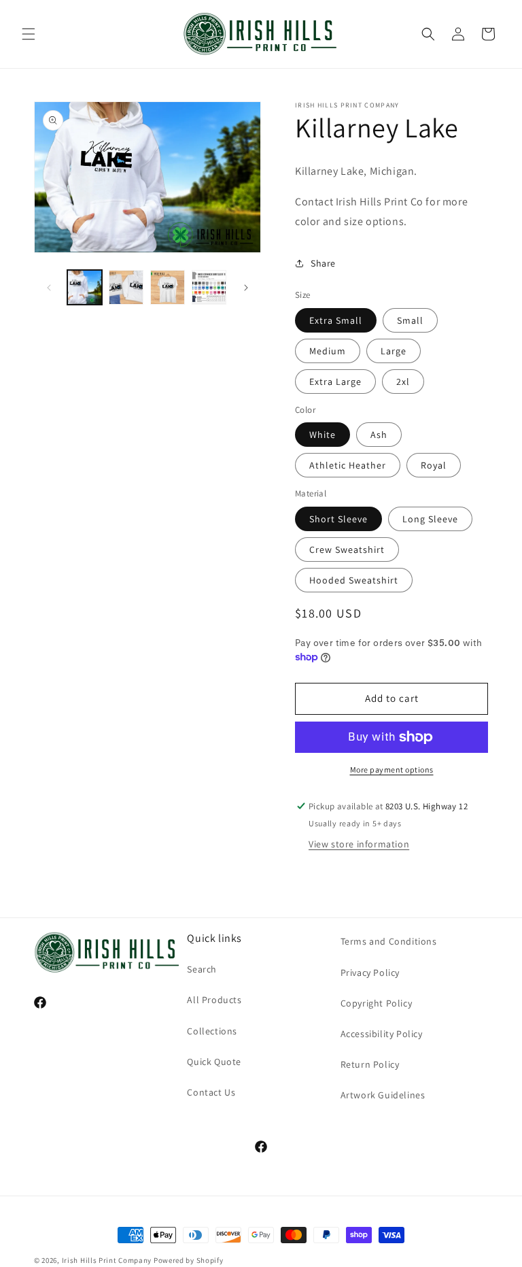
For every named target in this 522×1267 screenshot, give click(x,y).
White (322, 434)
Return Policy (370, 1064)
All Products (214, 1000)
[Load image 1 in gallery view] (84, 287)
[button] (29, 34)
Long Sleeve (430, 519)
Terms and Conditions (389, 941)
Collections (212, 1031)
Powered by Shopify (189, 1260)
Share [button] (323, 263)
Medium (327, 351)
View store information (359, 844)
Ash (378, 434)
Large (393, 351)
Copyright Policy (377, 1003)
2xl (403, 381)
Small (410, 320)
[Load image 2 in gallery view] (126, 287)
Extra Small (335, 320)
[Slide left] (49, 288)
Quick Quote (214, 1061)
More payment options (392, 769)
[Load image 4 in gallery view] (209, 287)
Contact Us (211, 1092)
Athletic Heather (347, 465)
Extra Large (335, 381)
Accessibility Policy (382, 1034)
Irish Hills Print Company (107, 1260)
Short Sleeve (338, 519)
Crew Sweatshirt (347, 549)
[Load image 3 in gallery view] (167, 287)
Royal (434, 465)
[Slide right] (246, 288)
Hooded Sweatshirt (353, 580)
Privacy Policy (370, 972)
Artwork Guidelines (383, 1095)
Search (202, 969)
